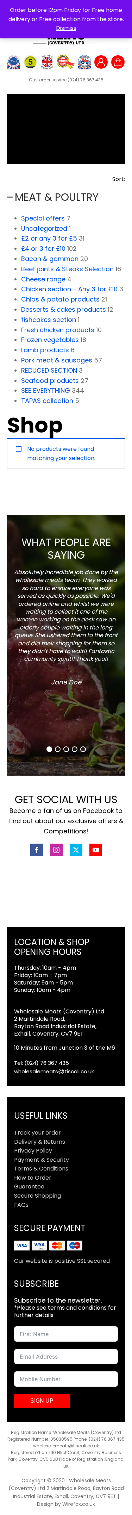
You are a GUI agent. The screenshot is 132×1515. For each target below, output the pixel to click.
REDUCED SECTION (49, 370)
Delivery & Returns (39, 1142)
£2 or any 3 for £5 (49, 238)
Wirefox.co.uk (78, 1504)
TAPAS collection (47, 400)
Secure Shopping (37, 1196)
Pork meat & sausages (56, 360)
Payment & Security (41, 1160)
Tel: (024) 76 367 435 (41, 1063)
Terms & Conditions (41, 1169)
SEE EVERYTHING (45, 390)
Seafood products (50, 380)
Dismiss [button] (66, 28)
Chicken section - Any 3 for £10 (69, 289)
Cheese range (43, 279)
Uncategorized (44, 228)
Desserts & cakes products (63, 309)
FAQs (21, 1205)
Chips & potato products (60, 299)
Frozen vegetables (50, 339)
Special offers (43, 218)
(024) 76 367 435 (85, 80)
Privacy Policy (33, 1151)
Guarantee (29, 1186)
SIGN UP (42, 1401)
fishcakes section (48, 319)
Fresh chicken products (57, 329)
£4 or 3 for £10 (43, 248)
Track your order (37, 1133)
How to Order (32, 1178)
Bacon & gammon (49, 258)
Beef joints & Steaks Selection (67, 269)
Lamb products (45, 350)
